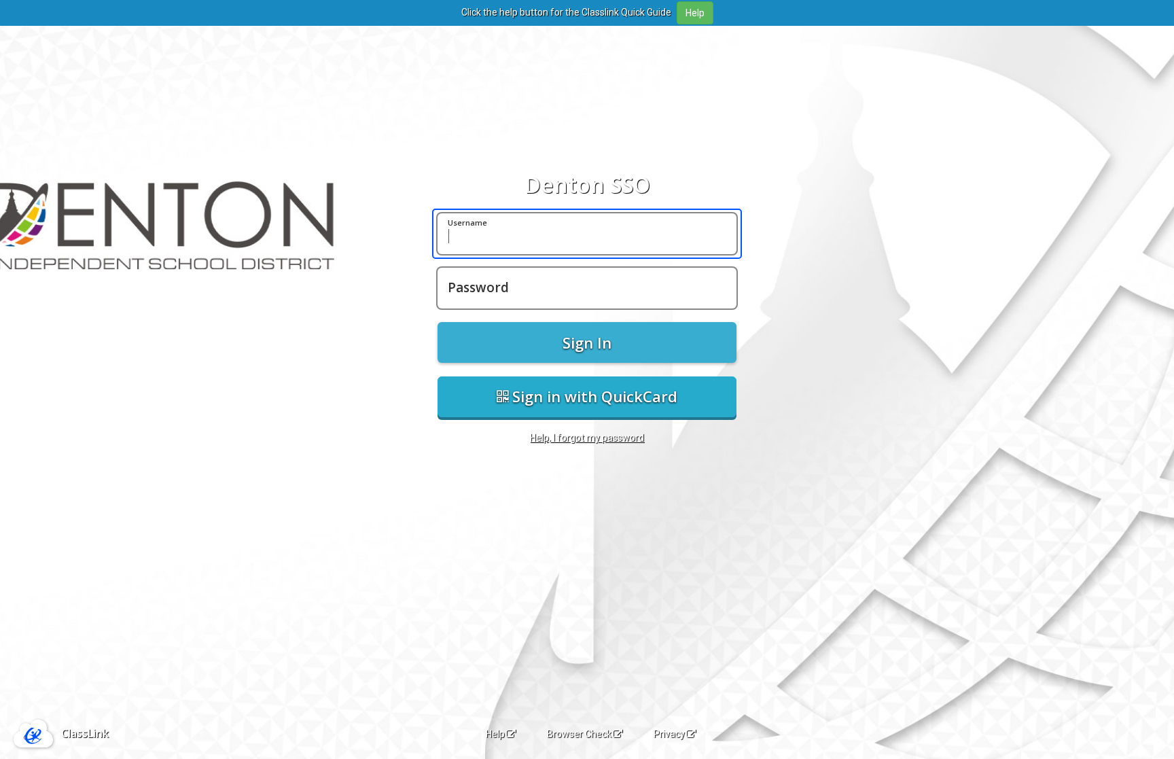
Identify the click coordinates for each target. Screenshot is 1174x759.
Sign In (587, 342)
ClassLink (85, 733)
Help (495, 733)
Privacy (669, 733)
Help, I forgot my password (587, 437)
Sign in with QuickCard (592, 396)
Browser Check (579, 733)
